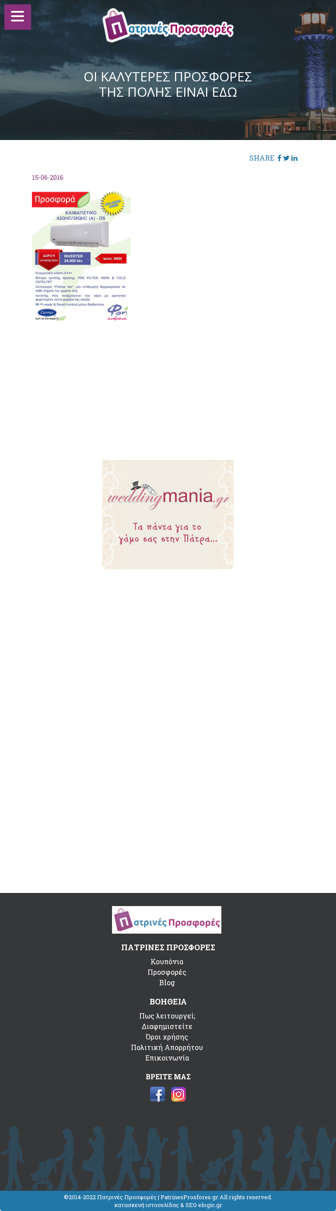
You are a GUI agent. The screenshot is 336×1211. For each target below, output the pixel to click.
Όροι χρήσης (167, 1036)
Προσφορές (166, 971)
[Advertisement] (168, 385)
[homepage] (168, 40)
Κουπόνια (166, 961)
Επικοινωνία (167, 1057)
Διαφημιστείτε (167, 1026)
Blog (167, 982)
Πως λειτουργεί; (167, 1015)
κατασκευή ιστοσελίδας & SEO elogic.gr (168, 1205)
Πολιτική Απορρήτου (167, 1047)
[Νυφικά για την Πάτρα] (168, 566)
